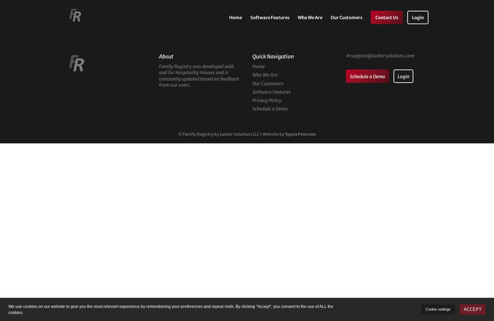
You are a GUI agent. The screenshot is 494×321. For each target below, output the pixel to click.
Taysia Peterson (300, 134)
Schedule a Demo (270, 109)
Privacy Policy (266, 100)
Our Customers (346, 17)
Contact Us (386, 17)
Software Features (269, 17)
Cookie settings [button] (438, 309)
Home (235, 17)
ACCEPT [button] (473, 309)
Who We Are (310, 17)
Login (418, 17)
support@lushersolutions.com (382, 56)
